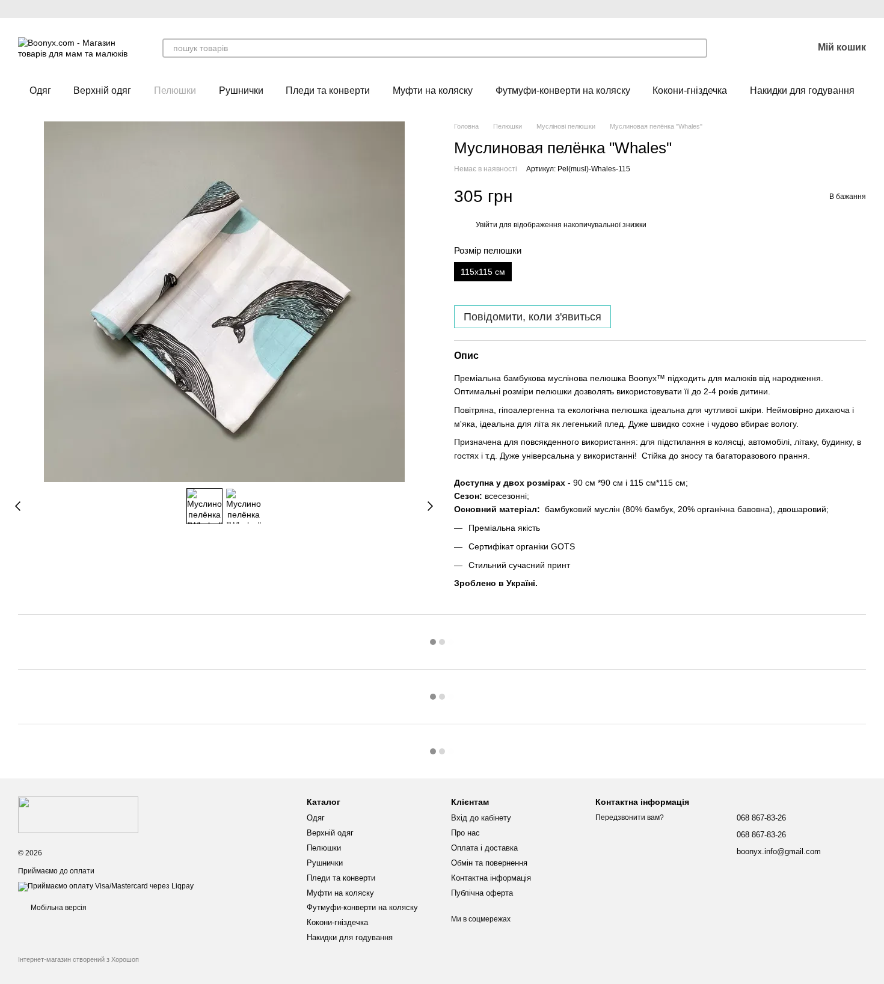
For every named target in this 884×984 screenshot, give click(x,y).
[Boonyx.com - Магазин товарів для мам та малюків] (78, 814)
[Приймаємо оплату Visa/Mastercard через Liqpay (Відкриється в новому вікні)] (106, 886)
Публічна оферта (482, 892)
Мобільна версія (58, 907)
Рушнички (241, 90)
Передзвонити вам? (629, 817)
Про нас (465, 832)
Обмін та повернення (489, 862)
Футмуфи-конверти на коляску (563, 90)
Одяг (40, 90)
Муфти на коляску (433, 90)
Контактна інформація (491, 877)
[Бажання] (772, 48)
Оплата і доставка (484, 847)
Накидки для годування (802, 90)
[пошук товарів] (697, 48)
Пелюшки (175, 90)
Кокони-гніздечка (689, 90)
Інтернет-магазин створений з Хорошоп (78, 959)
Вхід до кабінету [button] (481, 817)
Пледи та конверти (328, 90)
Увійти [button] (486, 225)
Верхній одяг (102, 90)
